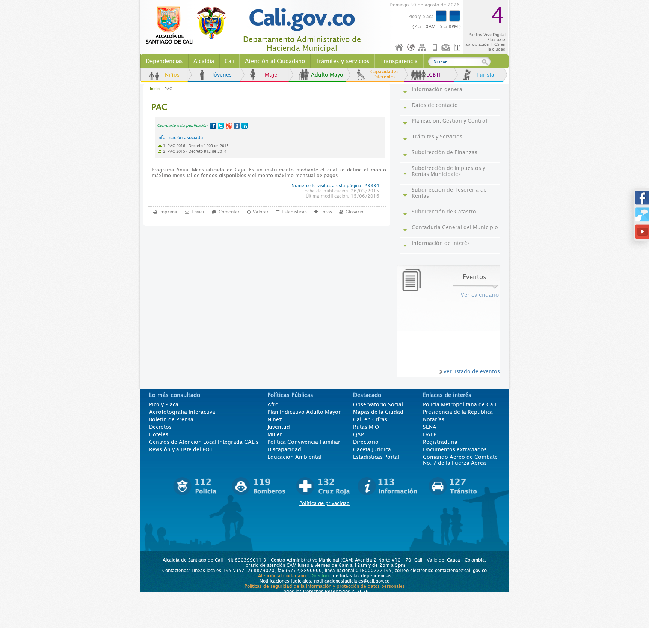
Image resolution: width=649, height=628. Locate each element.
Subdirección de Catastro (444, 212)
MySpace (237, 126)
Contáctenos (447, 47)
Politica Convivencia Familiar (303, 442)
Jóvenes (222, 75)
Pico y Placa (163, 404)
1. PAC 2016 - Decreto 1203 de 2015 (196, 146)
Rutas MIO (366, 427)
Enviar (198, 212)
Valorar (261, 212)
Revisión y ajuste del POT (181, 449)
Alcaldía (203, 61)
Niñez (274, 419)
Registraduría (440, 442)
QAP (358, 434)
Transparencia (399, 61)
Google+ (229, 126)
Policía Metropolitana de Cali (459, 404)
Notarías (433, 419)
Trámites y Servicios (437, 137)
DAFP (429, 434)
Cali (229, 61)
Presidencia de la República (458, 412)
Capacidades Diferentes (384, 74)
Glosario (354, 212)
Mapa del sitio (423, 47)
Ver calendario (479, 294)
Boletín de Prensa (171, 419)
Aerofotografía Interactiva (182, 412)
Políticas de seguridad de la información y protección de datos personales (325, 586)
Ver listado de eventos (471, 371)
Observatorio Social (378, 404)
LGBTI (433, 75)
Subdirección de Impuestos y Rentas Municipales (448, 171)
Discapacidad (284, 449)
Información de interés (441, 243)
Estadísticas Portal (376, 457)
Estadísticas (294, 212)
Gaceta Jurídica (372, 449)
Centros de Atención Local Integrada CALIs (203, 442)
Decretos (160, 427)
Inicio (400, 47)
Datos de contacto (435, 105)
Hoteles (158, 434)
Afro (273, 404)
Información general (438, 89)
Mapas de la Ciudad (378, 412)
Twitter (221, 126)
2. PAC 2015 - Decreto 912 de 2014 (194, 151)
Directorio (366, 442)
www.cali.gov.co (189, 25)
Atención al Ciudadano (275, 61)
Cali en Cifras (370, 419)
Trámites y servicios (342, 61)
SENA (429, 427)
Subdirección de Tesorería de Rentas (449, 193)
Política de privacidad (324, 503)
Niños (172, 75)
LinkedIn (244, 126)
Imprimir (168, 212)
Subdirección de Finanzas (444, 152)
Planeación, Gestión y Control (449, 121)
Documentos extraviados (455, 449)
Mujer (272, 75)
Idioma (411, 47)
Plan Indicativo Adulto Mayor (304, 412)
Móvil (435, 47)
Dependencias (164, 61)
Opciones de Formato (459, 47)
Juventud (278, 427)
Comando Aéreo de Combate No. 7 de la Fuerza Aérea (460, 460)
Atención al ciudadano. (282, 575)
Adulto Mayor (328, 75)
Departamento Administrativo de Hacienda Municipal (302, 44)
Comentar (229, 212)
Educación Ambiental (294, 457)
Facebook (213, 126)
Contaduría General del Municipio (455, 227)
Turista (485, 75)
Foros (326, 212)
